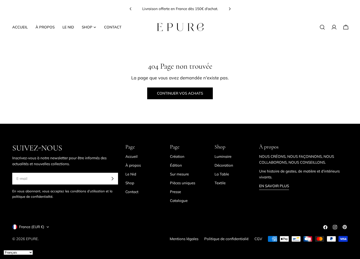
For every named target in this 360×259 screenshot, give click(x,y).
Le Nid (130, 174)
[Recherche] (322, 27)
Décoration (224, 165)
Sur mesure (179, 174)
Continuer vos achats (180, 93)
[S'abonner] (112, 178)
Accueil (131, 156)
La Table (222, 174)
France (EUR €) (31, 226)
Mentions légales (184, 238)
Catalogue (179, 200)
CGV (258, 238)
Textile (220, 183)
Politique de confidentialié (226, 238)
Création (177, 156)
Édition (176, 165)
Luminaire (223, 156)
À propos (133, 165)
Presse (175, 191)
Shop (129, 183)
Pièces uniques (182, 183)
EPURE (32, 238)
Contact (131, 191)
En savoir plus (274, 186)
